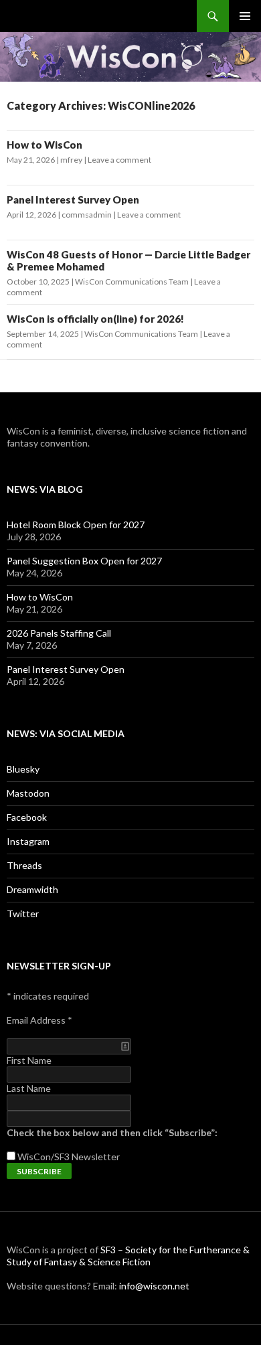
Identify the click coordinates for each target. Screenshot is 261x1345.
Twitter (23, 913)
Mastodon (28, 793)
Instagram (28, 841)
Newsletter (96, 1156)
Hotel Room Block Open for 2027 (76, 524)
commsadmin (87, 215)
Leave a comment (119, 160)
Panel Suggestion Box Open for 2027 (84, 560)
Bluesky (23, 769)
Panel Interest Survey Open (73, 199)
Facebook (27, 817)
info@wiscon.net (154, 1285)
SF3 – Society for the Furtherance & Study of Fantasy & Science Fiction (128, 1255)
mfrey (71, 160)
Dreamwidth (32, 889)
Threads (24, 865)
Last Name (29, 1088)
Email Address (39, 1020)
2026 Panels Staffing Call (59, 633)
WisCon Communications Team (132, 281)
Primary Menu (245, 16)
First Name (29, 1060)
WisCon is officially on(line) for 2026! (95, 319)
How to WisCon (44, 145)
